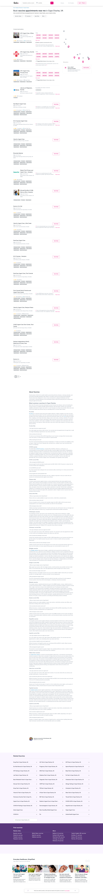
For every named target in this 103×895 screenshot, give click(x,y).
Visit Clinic (56, 104)
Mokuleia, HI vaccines (58, 840)
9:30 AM (51, 38)
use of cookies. (67, 890)
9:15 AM (44, 38)
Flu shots (31, 413)
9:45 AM (57, 38)
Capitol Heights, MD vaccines (78, 833)
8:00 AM (38, 35)
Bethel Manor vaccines (37, 833)
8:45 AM (57, 35)
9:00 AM (38, 38)
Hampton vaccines (17, 837)
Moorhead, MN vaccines (59, 837)
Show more (57, 46)
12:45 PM (51, 56)
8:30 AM (51, 35)
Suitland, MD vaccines (58, 835)
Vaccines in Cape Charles (24, 7)
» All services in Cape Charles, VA (22, 820)
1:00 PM (57, 56)
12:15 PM (38, 56)
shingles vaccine (34, 550)
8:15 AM (44, 35)
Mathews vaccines (36, 837)
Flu (65, 416)
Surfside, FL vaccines (76, 835)
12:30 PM (45, 56)
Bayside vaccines (17, 833)
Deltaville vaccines (17, 835)
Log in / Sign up (82, 3)
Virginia (17, 7)
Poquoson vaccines (18, 839)
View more (38, 40)
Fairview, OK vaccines (76, 839)
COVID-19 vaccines (40, 448)
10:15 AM (57, 75)
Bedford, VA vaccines (58, 833)
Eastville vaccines (36, 835)
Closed (38, 89)
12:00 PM (57, 53)
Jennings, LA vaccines (58, 839)
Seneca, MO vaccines (76, 837)
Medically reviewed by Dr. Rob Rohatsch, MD (42, 738)
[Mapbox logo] (65, 62)
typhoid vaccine (34, 689)
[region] (78, 45)
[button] (79, 58)
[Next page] (20, 376)
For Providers (71, 3)
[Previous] (86, 861)
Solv (14, 7)
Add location (86, 67)
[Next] (89, 861)
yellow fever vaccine (35, 654)
